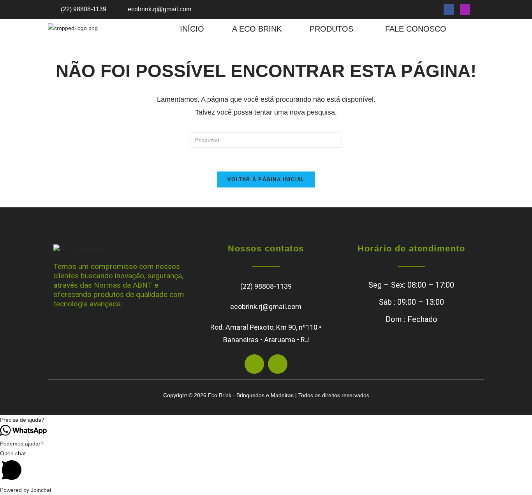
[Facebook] (449, 9)
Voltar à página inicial (266, 179)
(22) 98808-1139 (266, 286)
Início (192, 29)
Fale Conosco (415, 29)
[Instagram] (465, 9)
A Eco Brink (257, 29)
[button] (333, 29)
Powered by (25, 490)
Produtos (331, 29)
